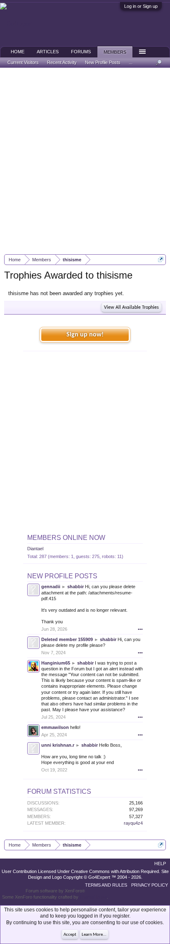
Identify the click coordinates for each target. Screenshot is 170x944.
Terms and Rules (106, 884)
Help (160, 863)
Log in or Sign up (141, 6)
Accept (70, 934)
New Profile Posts (62, 576)
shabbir (75, 586)
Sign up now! (85, 334)
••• (140, 629)
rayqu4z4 (133, 823)
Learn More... (94, 934)
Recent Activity (62, 62)
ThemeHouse (93, 896)
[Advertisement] (85, 161)
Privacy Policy (149, 884)
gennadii (50, 586)
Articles (48, 51)
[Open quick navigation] (160, 259)
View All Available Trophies (131, 307)
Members (115, 52)
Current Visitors (23, 62)
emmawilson (55, 727)
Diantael (35, 548)
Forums (81, 51)
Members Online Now (66, 537)
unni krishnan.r (57, 745)
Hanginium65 (55, 662)
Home (17, 51)
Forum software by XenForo (55, 890)
